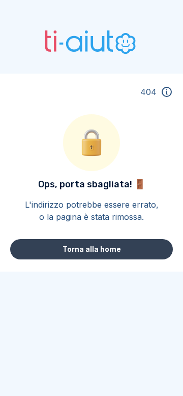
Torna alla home (92, 249)
